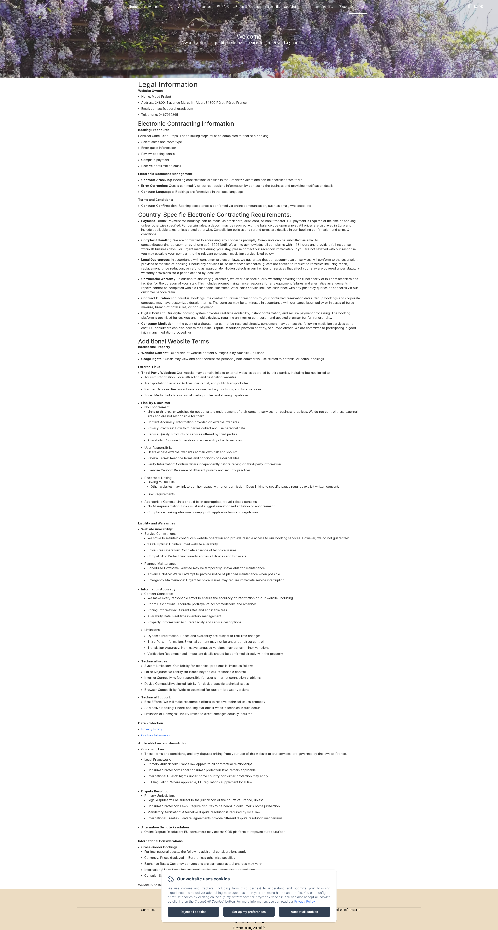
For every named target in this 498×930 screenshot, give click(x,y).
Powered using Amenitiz (249, 928)
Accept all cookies (304, 912)
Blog (342, 6)
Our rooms (148, 910)
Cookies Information (156, 735)
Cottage (175, 6)
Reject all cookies (193, 912)
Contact (358, 6)
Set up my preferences (249, 912)
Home (133, 6)
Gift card (271, 6)
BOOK (478, 6)
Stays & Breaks (247, 6)
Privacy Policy (151, 729)
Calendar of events (318, 6)
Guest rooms (153, 6)
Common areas (199, 6)
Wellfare (223, 6)
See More (291, 6)
